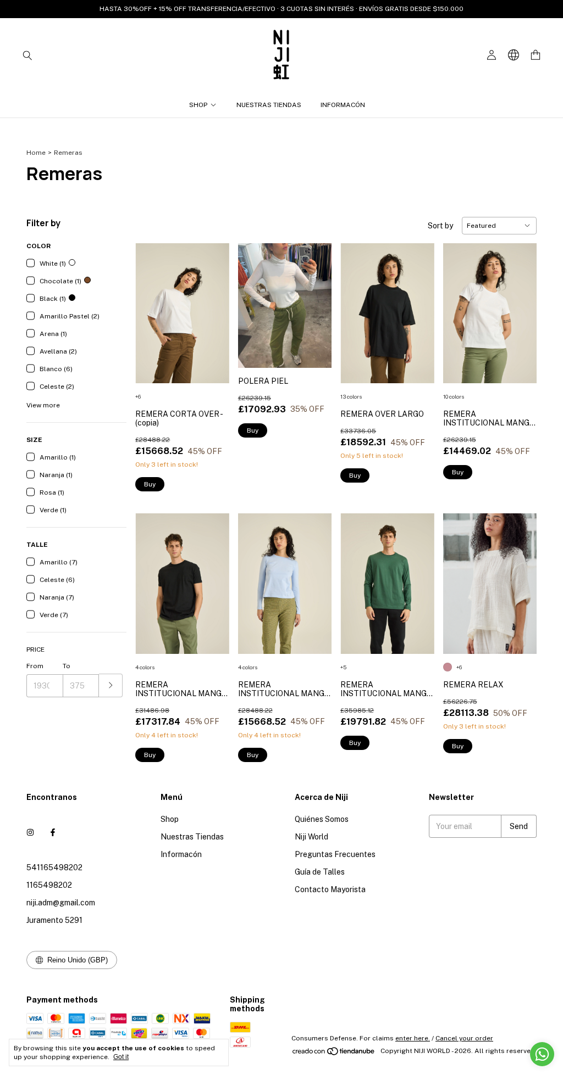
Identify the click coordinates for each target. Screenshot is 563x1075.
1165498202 (49, 885)
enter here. (412, 1038)
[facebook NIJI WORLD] (53, 832)
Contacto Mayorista (330, 889)
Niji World (311, 836)
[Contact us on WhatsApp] (542, 1054)
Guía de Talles (320, 871)
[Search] (27, 54)
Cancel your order (464, 1038)
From (34, 666)
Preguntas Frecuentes (335, 854)
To (66, 666)
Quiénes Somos (322, 819)
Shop (198, 105)
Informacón (343, 105)
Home (36, 152)
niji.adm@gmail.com (60, 902)
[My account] (491, 55)
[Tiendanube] (334, 1053)
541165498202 (54, 867)
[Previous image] (151, 306)
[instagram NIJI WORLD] (30, 832)
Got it (121, 1057)
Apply (111, 685)
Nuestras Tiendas (268, 105)
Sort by (440, 225)
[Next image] (213, 306)
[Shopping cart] (535, 55)
